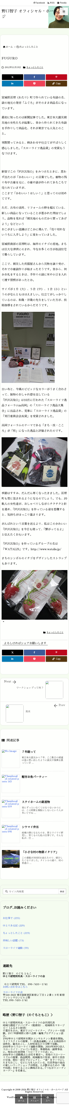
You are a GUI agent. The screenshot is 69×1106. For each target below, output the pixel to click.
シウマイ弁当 (30, 827)
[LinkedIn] (12, 83)
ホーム (9, 47)
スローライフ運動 (16, 948)
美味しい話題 (13, 940)
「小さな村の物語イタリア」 (40, 852)
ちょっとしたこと (29, 47)
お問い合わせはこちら (15, 987)
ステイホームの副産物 (36, 802)
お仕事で (11, 918)
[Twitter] (12, 77)
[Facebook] (34, 77)
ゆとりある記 (14, 925)
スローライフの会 (13, 992)
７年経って (29, 751)
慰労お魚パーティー (34, 777)
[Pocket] (34, 83)
